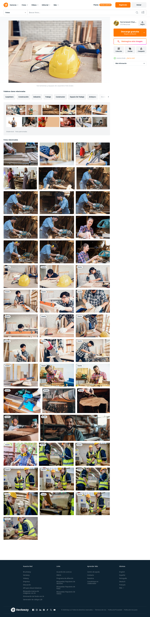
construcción (23, 97)
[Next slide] (106, 97)
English (122, 572)
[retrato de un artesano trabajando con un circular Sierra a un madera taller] (57, 178)
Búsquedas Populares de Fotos (66, 588)
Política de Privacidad (115, 610)
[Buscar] (137, 12)
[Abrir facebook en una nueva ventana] (33, 610)
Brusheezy (27, 572)
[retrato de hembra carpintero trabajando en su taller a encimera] (93, 227)
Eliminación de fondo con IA (33, 596)
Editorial (45, 5)
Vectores (13, 5)
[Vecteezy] (6, 5)
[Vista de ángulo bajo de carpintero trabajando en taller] (21, 325)
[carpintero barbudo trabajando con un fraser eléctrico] (21, 428)
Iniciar (139, 5)
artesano (92, 97)
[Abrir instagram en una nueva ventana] (37, 610)
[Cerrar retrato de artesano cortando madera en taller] (57, 350)
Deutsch (122, 581)
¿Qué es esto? (130, 58)
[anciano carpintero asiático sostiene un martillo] (20, 454)
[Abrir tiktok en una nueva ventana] (47, 610)
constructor (60, 97)
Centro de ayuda (93, 572)
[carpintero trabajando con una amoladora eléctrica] (93, 400)
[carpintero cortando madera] (93, 350)
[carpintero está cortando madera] (93, 276)
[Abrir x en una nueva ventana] (51, 610)
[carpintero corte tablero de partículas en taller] (21, 154)
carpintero (9, 97)
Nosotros (90, 578)
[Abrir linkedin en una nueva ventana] (40, 610)
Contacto (90, 575)
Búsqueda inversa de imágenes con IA (31, 592)
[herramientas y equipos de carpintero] (21, 276)
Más (55, 5)
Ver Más (100, 122)
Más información (121, 63)
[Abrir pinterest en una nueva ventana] (44, 610)
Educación (27, 585)
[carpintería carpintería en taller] (21, 301)
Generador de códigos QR (32, 599)
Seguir (142, 24)
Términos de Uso (100, 610)
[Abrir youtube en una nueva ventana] (54, 610)
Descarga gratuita (130, 32)
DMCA (59, 575)
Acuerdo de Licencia (64, 572)
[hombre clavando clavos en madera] (57, 325)
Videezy (26, 578)
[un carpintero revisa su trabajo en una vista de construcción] (21, 350)
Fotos (24, 5)
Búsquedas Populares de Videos (66, 593)
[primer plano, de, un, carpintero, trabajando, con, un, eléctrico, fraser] (58, 400)
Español (122, 575)
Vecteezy (26, 575)
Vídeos (34, 5)
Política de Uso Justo (130, 610)
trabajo (48, 97)
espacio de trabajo (77, 97)
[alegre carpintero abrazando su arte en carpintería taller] (75, 428)
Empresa (26, 581)
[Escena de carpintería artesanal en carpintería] (93, 325)
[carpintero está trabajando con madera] (57, 301)
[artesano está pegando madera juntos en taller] (93, 301)
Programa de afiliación (65, 578)
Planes (95, 5)
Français (122, 585)
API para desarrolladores (32, 588)
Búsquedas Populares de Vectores (66, 582)
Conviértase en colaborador (92, 582)
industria (36, 97)
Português (123, 578)
